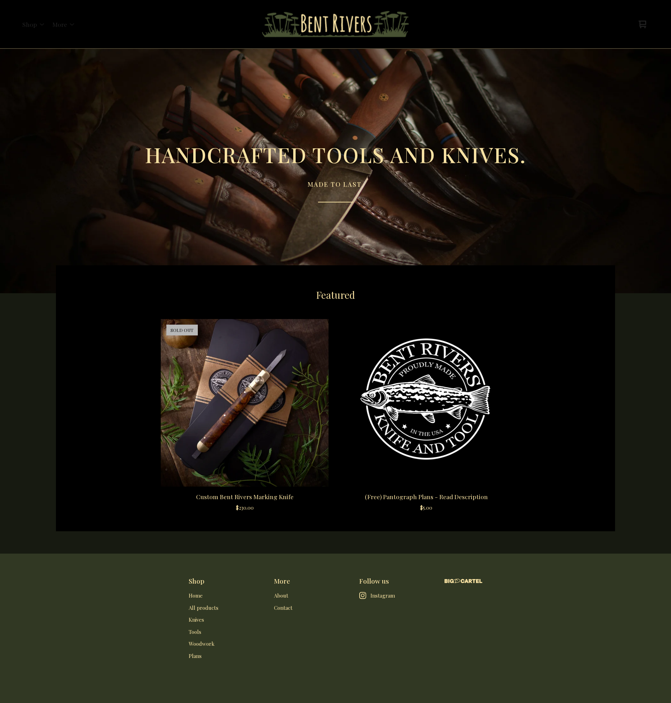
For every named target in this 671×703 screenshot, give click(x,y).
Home (196, 595)
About (281, 595)
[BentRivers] (335, 24)
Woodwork (202, 643)
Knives (196, 619)
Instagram (382, 595)
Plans (195, 655)
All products (203, 607)
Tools (195, 631)
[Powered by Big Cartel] (463, 581)
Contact (283, 607)
